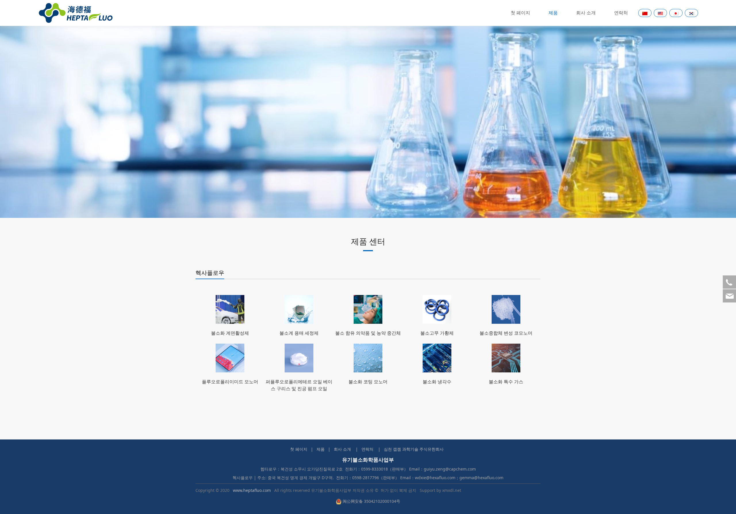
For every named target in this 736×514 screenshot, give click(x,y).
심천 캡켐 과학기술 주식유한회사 (414, 449)
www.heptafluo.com (252, 490)
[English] (660, 13)
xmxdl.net (451, 490)
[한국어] (691, 13)
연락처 (621, 12)
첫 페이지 (520, 12)
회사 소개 (586, 12)
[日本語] (676, 13)
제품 (553, 12)
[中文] (644, 13)
